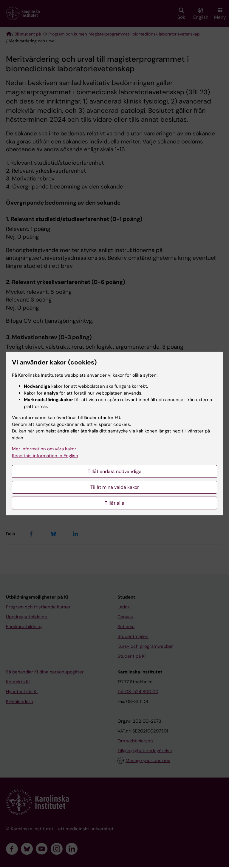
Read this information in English (45, 456)
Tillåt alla (114, 503)
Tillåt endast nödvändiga (115, 471)
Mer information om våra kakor (44, 449)
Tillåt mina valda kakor (114, 487)
